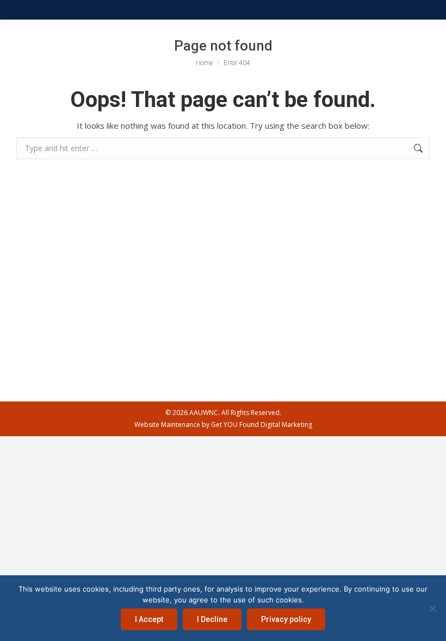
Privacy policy (286, 619)
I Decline (212, 619)
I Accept (149, 619)
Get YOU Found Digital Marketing (261, 424)
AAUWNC (203, 412)
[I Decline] (432, 608)
